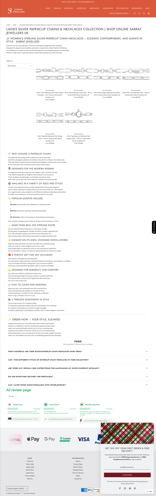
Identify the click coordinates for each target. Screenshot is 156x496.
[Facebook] (120, 488)
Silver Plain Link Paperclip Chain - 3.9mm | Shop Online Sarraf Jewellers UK (135, 94)
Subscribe (127, 475)
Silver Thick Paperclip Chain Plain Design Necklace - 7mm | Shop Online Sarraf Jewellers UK (50, 95)
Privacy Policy (141, 481)
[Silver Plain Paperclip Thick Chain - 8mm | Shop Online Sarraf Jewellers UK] (78, 74)
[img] (13, 409)
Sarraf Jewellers (27, 41)
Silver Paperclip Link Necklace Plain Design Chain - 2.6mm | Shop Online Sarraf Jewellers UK (78, 138)
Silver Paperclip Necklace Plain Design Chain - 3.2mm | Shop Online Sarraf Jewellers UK (50, 138)
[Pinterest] (130, 488)
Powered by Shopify (29, 493)
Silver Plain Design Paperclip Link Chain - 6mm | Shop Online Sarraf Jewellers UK (107, 94)
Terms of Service (126, 483)
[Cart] (148, 13)
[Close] (150, 426)
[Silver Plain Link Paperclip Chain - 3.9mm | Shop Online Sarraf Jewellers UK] (136, 74)
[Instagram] (125, 488)
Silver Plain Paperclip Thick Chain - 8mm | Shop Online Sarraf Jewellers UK (78, 94)
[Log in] (139, 13)
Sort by (9, 61)
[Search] (134, 13)
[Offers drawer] (144, 13)
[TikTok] (135, 488)
